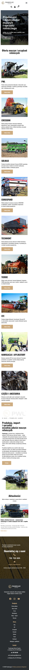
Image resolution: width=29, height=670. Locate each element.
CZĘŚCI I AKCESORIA (10, 393)
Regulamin (24, 667)
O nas (14, 611)
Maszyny (14, 618)
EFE (2, 316)
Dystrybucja (14, 613)
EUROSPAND (7, 199)
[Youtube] (19, 599)
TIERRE (4, 277)
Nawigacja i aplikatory (14, 641)
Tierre (14, 636)
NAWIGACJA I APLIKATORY (13, 354)
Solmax (14, 634)
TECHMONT (6, 238)
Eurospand (14, 629)
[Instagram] (14, 599)
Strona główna (14, 606)
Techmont (15, 639)
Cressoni (14, 632)
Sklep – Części (14, 615)
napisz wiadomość (14, 564)
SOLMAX (5, 160)
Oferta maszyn (8, 38)
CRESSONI (5, 120)
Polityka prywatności (17, 667)
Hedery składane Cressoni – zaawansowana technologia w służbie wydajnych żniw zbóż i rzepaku (14, 520)
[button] (26, 3)
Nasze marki (14, 608)
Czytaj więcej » (4, 530)
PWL (3, 81)
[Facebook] (10, 599)
